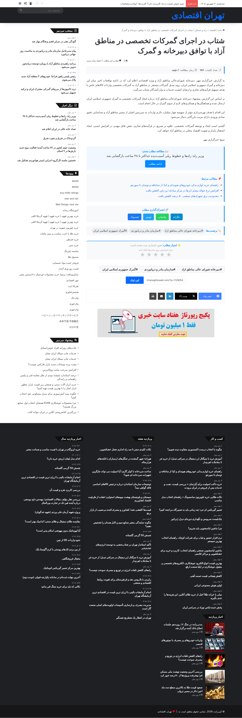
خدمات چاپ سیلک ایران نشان (60, 353)
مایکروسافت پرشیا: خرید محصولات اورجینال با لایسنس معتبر (48, 274)
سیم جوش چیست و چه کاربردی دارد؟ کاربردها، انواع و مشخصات (152, 3)
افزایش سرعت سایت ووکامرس (59, 369)
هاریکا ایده (73, 286)
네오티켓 (73, 327)
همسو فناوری (71, 292)
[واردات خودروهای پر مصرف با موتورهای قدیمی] (215, 645)
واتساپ (162, 216)
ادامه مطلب (155, 163)
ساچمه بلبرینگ (71, 251)
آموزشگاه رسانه (70, 210)
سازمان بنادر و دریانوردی (158, 269)
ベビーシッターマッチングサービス (60, 315)
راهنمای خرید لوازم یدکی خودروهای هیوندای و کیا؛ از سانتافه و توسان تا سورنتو (175, 185)
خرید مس (73, 245)
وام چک (74, 297)
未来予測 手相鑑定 (68, 321)
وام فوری (73, 303)
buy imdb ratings (69, 192)
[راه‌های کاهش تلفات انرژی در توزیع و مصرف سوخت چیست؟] (215, 660)
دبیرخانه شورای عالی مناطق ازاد (201, 269)
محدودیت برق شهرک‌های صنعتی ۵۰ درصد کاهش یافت (188, 196)
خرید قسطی (72, 239)
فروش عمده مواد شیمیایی (65, 262)
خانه (220, 30)
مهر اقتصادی (72, 280)
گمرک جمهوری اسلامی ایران (119, 269)
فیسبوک (134, 216)
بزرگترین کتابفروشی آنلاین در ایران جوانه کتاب (51, 412)
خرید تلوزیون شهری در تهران (64, 227)
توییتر (148, 216)
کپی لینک (134, 280)
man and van (71, 198)
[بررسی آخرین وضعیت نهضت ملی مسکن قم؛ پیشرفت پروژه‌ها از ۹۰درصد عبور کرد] (215, 676)
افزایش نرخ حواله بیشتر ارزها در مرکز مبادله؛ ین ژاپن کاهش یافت (182, 190)
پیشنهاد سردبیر (64, 340)
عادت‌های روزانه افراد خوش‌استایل (58, 347)
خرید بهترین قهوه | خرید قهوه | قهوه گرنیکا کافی (54, 216)
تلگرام (176, 216)
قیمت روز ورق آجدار (68, 268)
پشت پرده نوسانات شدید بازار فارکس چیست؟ (52, 364)
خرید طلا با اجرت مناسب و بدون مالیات (59, 233)
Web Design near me (67, 204)
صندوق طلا (73, 256)
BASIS (75, 181)
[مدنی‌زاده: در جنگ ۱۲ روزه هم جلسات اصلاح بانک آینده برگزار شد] (215, 629)
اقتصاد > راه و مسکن (205, 30)
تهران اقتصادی (165, 711)
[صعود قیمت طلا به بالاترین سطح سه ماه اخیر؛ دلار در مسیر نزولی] (215, 692)
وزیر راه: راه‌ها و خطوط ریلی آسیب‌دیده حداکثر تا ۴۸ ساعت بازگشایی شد (155, 156)
